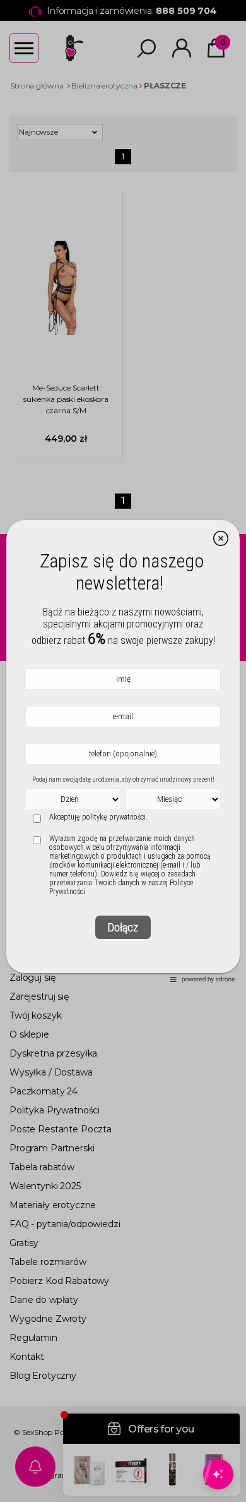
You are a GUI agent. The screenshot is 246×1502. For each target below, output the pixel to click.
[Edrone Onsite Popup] (123, 751)
